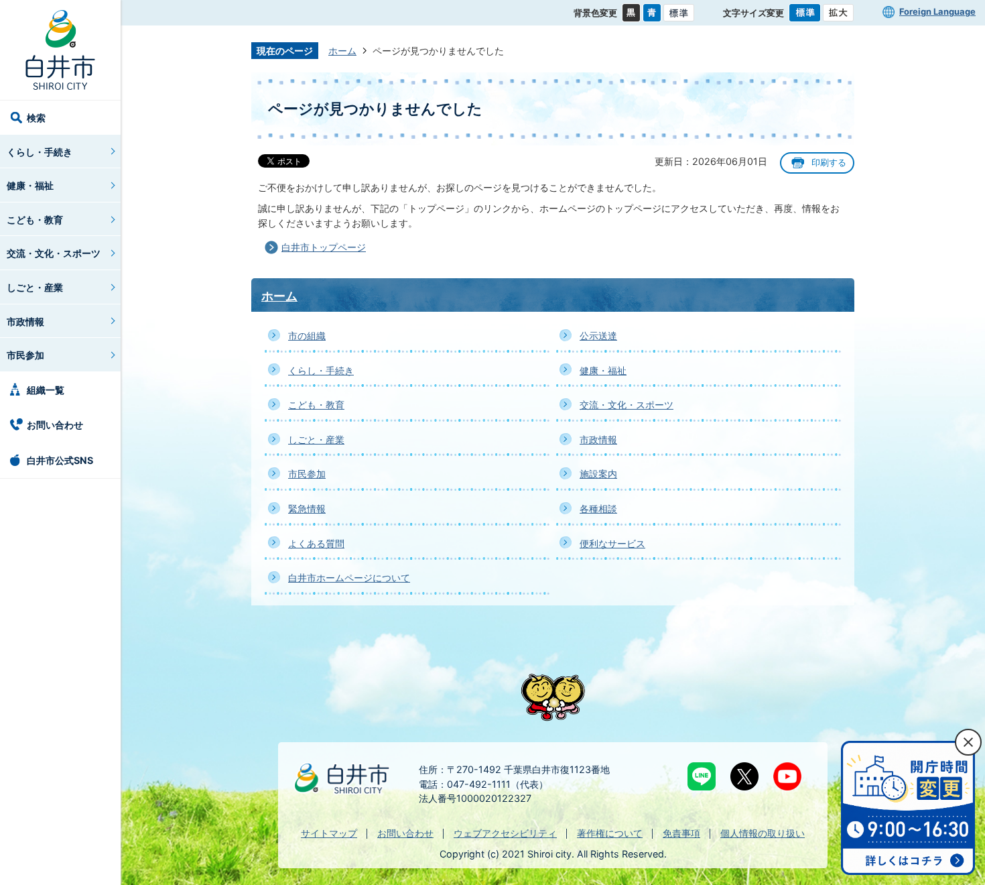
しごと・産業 (35, 287)
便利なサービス (612, 543)
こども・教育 (35, 219)
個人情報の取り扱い (762, 833)
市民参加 (25, 355)
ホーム (342, 50)
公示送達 (598, 335)
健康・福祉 (30, 185)
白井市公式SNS (60, 460)
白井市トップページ (323, 247)
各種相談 (598, 508)
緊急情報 (307, 508)
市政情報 (25, 321)
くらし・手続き (39, 152)
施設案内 (598, 473)
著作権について (610, 833)
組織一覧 (45, 390)
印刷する (828, 163)
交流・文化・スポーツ (54, 253)
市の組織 (307, 335)
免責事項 (681, 833)
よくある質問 (316, 543)
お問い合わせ (55, 424)
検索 (36, 117)
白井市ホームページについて (349, 577)
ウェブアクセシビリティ (505, 833)
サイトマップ (329, 833)
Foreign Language (937, 11)
